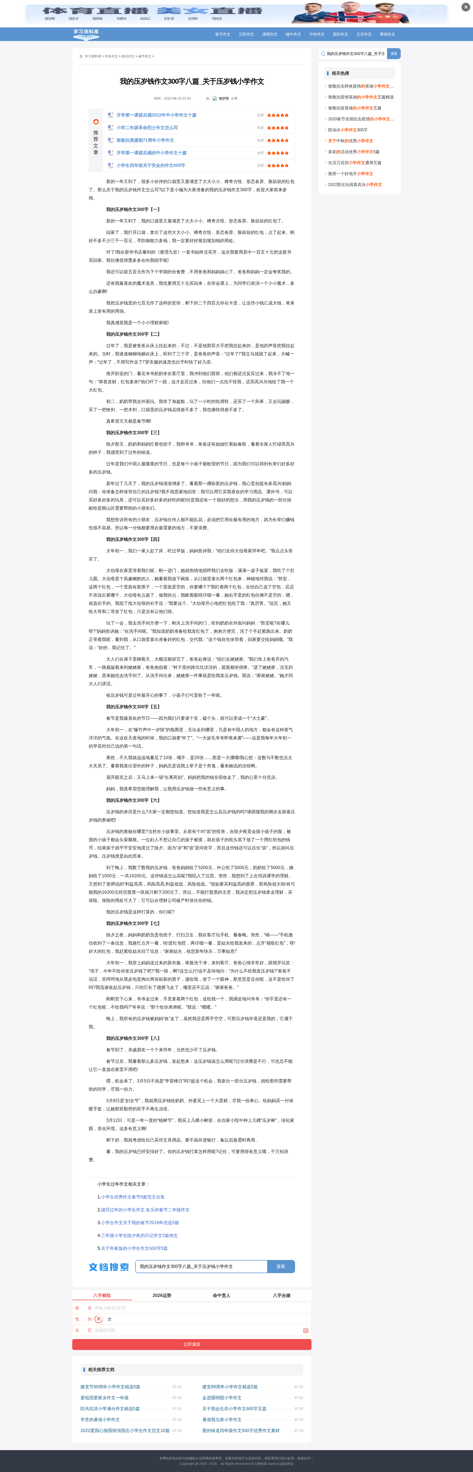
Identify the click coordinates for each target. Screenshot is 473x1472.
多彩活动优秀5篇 (354, 151)
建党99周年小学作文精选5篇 (230, 1386)
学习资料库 (93, 56)
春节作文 (222, 34)
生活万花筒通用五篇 (355, 162)
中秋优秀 (350, 140)
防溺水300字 (348, 129)
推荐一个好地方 (350, 173)
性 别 (83, 1319)
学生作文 (111, 56)
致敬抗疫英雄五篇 (355, 108)
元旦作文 (364, 34)
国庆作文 (340, 34)
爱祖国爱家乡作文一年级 (104, 1397)
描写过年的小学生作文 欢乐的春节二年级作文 (145, 1209)
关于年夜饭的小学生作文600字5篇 (134, 1248)
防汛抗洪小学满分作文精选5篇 (110, 1408)
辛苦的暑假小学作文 (100, 1419)
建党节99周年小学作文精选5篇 (110, 1386)
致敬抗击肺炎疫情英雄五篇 (361, 86)
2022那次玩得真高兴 (355, 184)
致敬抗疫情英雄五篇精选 (361, 97)
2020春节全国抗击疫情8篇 (361, 119)
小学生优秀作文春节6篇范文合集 (133, 1197)
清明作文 (270, 34)
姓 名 (83, 1307)
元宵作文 (246, 34)
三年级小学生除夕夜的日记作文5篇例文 (139, 1235)
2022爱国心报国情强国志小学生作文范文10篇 (125, 1430)
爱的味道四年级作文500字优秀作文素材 (241, 1430)
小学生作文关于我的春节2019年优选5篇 (140, 1222)
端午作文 (293, 34)
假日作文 (128, 56)
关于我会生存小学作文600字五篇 (234, 1408)
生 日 (83, 1330)
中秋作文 (317, 34)
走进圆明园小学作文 (222, 1397)
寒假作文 (387, 34)
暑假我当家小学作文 (222, 1419)
